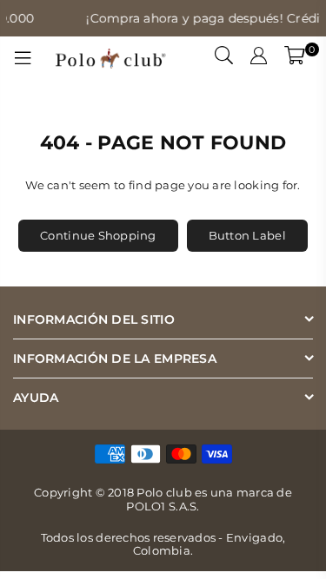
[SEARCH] (224, 58)
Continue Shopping (98, 235)
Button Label (247, 235)
